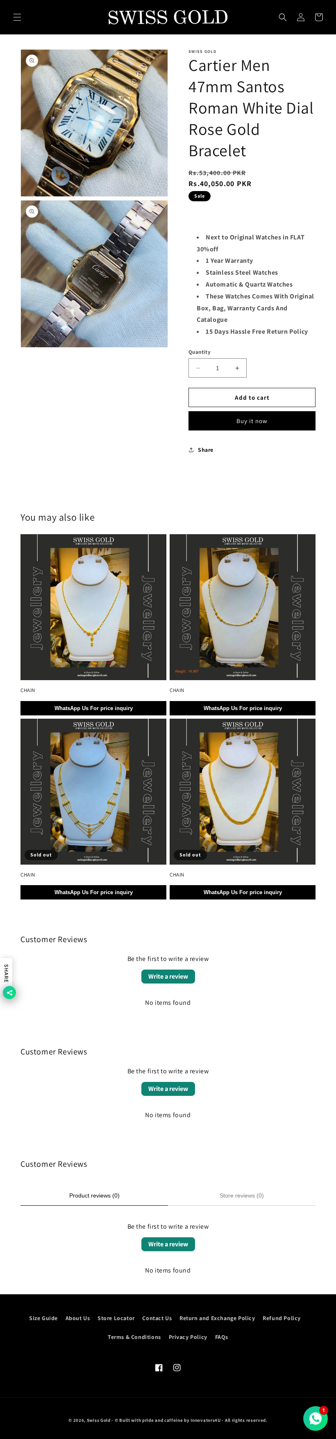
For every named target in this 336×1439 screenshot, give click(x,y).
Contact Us (157, 1318)
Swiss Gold (99, 1420)
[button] (17, 17)
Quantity (199, 351)
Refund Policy (282, 1318)
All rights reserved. (246, 1420)
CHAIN (27, 690)
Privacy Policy (188, 1337)
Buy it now (252, 421)
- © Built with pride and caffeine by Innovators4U (165, 1420)
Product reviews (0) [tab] (94, 1195)
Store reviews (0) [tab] (242, 1195)
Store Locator (116, 1318)
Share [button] (205, 449)
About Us (78, 1318)
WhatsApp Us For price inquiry (93, 708)
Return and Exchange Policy (217, 1318)
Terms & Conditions (134, 1337)
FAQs (221, 1337)
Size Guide (43, 1318)
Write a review (168, 976)
